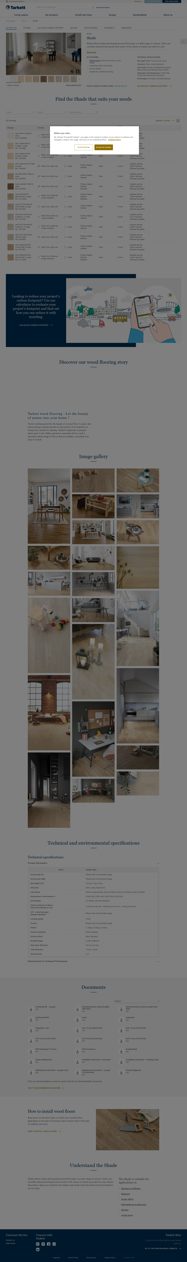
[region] (94, 140)
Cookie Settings (83, 147)
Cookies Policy (114, 140)
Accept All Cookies (103, 147)
